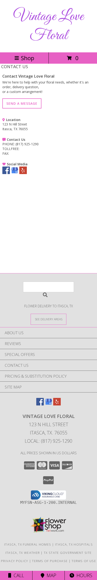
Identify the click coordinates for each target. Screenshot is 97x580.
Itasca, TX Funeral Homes (27, 544)
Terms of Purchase (50, 561)
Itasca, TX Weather (22, 553)
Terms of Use (84, 561)
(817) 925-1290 (27, 144)
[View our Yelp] (23, 173)
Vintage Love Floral (48, 26)
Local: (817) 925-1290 (48, 441)
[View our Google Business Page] (14, 173)
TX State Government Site (68, 553)
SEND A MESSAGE (21, 103)
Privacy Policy (14, 561)
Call (17, 575)
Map (50, 575)
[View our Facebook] (6, 173)
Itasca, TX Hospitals (74, 544)
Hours (83, 575)
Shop (27, 58)
